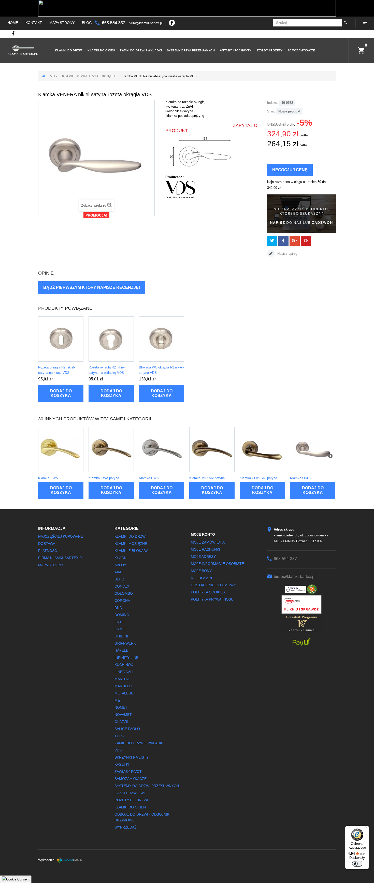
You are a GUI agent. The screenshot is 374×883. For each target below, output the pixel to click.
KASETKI (121, 764)
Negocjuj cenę (290, 170)
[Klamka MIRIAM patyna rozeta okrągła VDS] (212, 449)
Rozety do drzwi (131, 800)
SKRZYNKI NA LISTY (131, 757)
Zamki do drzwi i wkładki (141, 50)
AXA (117, 572)
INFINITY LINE (126, 658)
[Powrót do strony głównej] (43, 76)
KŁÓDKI (120, 558)
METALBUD (124, 693)
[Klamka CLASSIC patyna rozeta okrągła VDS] (262, 449)
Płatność (47, 551)
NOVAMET (123, 715)
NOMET (120, 707)
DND (118, 608)
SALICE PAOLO (127, 729)
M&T (118, 700)
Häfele (121, 650)
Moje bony (201, 571)
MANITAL (122, 679)
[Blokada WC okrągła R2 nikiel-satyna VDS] (161, 339)
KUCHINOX (123, 665)
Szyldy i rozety (269, 50)
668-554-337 (114, 23)
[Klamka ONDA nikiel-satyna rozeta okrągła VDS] (312, 449)
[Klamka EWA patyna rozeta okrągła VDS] (111, 449)
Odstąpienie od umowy (213, 585)
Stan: (271, 111)
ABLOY (120, 565)
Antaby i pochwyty (235, 50)
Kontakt (33, 23)
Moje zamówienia (208, 542)
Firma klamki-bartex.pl (61, 558)
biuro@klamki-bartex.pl (146, 23)
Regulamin (201, 578)
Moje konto (203, 534)
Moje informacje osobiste (217, 564)
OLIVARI (121, 722)
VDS (53, 76)
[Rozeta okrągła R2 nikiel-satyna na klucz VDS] (60, 339)
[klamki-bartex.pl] (24, 50)
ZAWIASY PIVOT (128, 772)
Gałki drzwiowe (130, 793)
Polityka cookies (208, 592)
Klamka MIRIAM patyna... (208, 478)
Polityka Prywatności (213, 599)
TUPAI (119, 736)
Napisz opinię (286, 253)
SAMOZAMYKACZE (301, 50)
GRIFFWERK (125, 643)
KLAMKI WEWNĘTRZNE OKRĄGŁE (89, 76)
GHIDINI (121, 636)
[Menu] (366, 829)
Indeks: (272, 103)
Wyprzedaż (125, 827)
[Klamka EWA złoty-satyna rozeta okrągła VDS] (60, 449)
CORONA (122, 601)
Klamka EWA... (49, 478)
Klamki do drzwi (68, 50)
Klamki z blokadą (131, 551)
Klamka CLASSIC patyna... (260, 478)
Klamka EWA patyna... (105, 478)
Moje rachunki (205, 549)
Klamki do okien (101, 50)
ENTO (119, 622)
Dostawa (46, 544)
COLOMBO (123, 593)
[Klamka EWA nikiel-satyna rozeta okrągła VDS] (161, 449)
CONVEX (121, 586)
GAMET (120, 629)
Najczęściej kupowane (60, 536)
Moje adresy (203, 556)
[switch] (357, 864)
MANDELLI (123, 686)
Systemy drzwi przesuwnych (191, 50)
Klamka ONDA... (302, 478)
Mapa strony (62, 23)
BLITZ (119, 579)
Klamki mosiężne (130, 544)
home (12, 23)
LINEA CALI (123, 672)
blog (87, 23)
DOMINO (121, 615)
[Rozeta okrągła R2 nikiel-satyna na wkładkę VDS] (111, 339)
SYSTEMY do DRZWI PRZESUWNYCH (146, 786)
